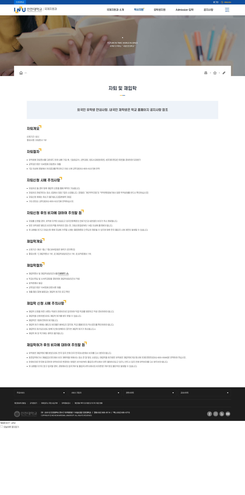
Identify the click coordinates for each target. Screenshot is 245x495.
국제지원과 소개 (115, 9)
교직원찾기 (33, 403)
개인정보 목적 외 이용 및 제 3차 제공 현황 (88, 403)
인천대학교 (20, 2)
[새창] (209, 414)
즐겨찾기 (215, 73)
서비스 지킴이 (76, 393)
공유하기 (224, 73)
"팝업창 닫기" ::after (8, 423)
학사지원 (139, 9)
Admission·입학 (184, 9)
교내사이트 (185, 393)
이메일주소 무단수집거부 (49, 403)
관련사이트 (130, 393)
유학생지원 (160, 9)
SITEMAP (227, 9)
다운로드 (62, 274)
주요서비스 (21, 393)
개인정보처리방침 (20, 403)
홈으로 (21, 72)
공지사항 (208, 9)
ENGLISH (227, 2)
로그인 (215, 2)
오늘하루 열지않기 (11, 427)
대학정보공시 (66, 403)
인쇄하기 (206, 73)
